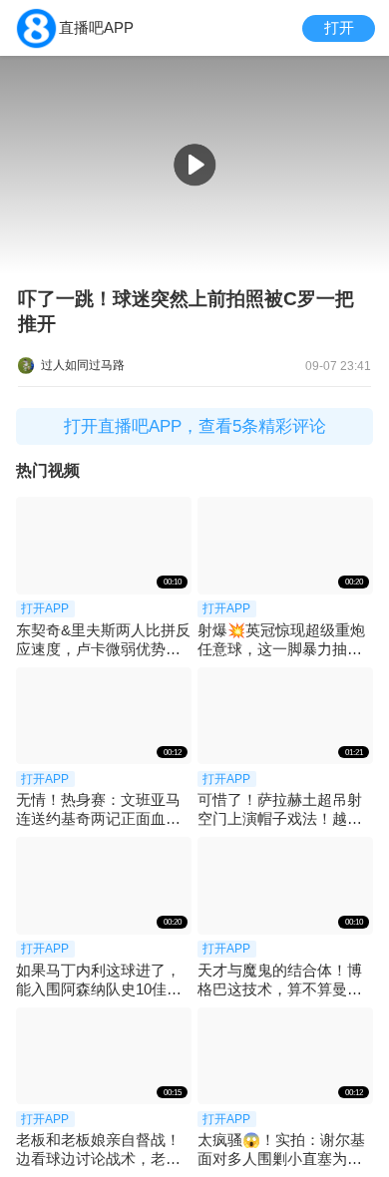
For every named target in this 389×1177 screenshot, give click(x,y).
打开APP (45, 608)
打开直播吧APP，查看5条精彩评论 (195, 426)
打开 (339, 28)
